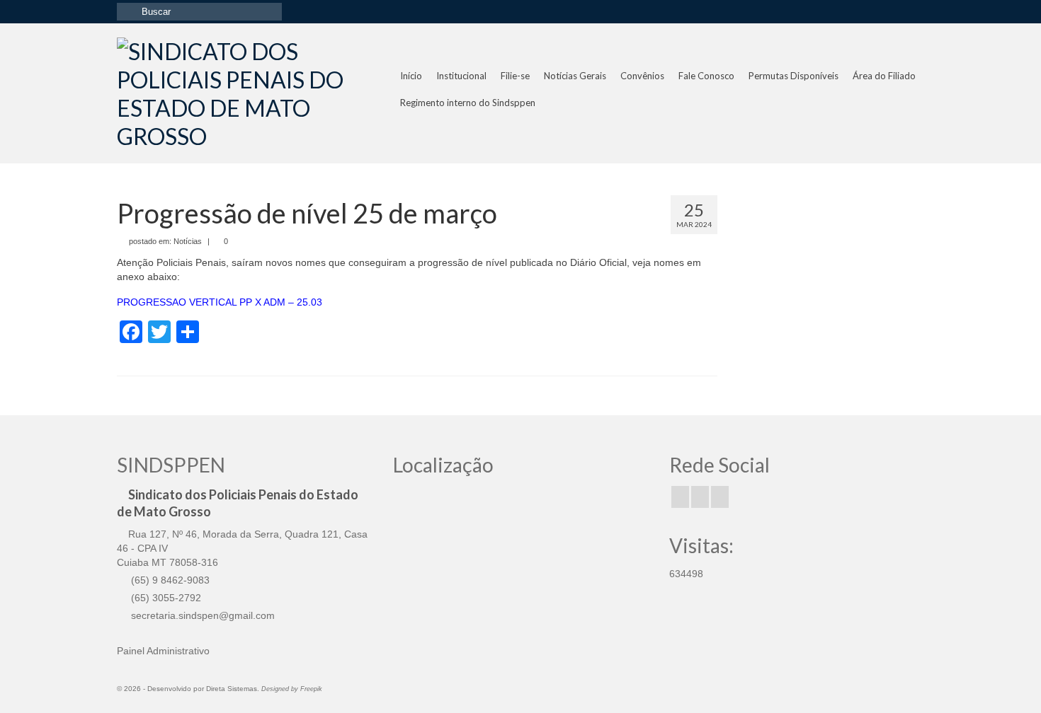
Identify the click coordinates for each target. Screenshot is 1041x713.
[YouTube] (720, 497)
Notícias (188, 241)
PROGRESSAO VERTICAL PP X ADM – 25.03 (219, 302)
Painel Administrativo (163, 650)
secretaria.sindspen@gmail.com (201, 615)
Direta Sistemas (231, 688)
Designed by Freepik (291, 688)
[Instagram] (700, 497)
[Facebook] (680, 497)
